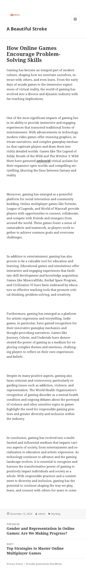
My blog (55, 513)
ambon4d (43, 161)
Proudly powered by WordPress (44, 564)
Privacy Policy (15, 564)
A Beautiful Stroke (27, 29)
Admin (41, 513)
